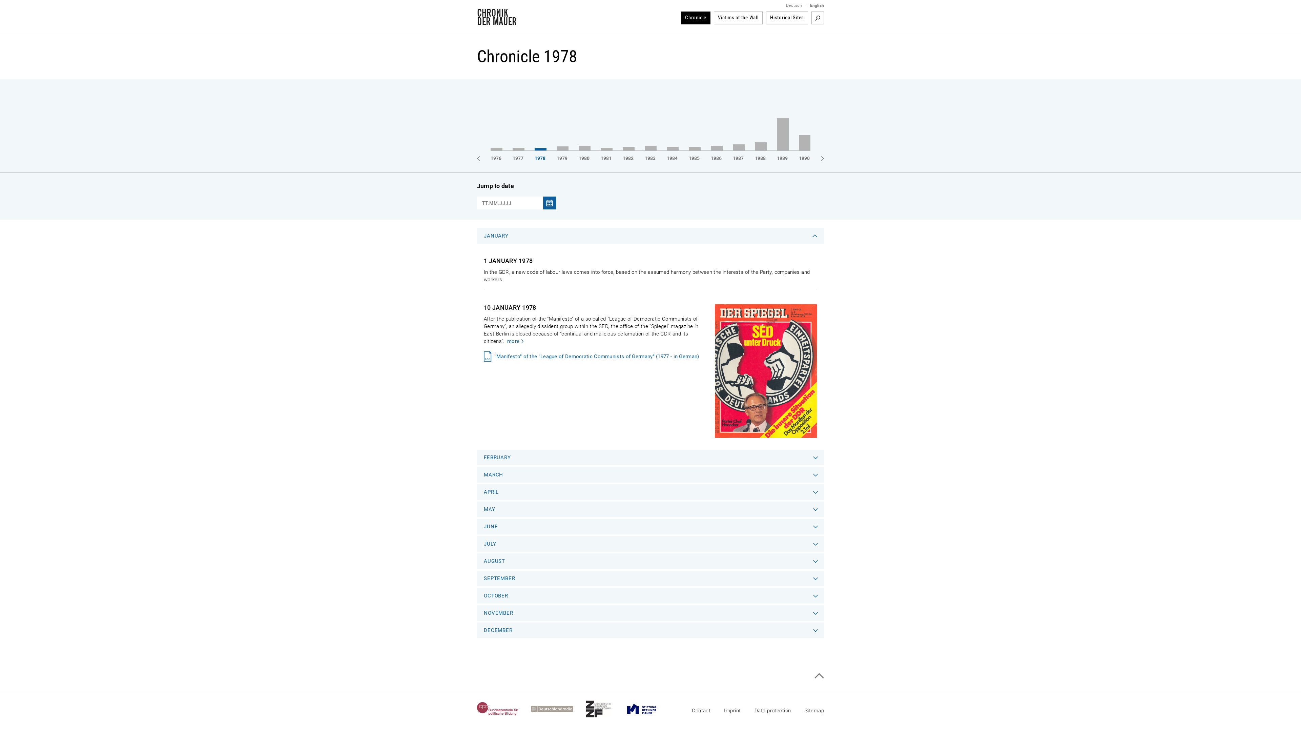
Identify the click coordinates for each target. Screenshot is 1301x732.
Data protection (773, 711)
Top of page (819, 676)
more (513, 341)
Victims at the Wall (738, 18)
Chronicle (695, 18)
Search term (817, 18)
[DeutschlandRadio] (558, 708)
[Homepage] (497, 22)
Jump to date (495, 185)
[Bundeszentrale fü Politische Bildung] (504, 708)
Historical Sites (787, 18)
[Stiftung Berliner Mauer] (648, 708)
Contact (701, 711)
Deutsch (794, 5)
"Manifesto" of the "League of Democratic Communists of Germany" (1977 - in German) (597, 356)
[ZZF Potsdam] (605, 708)
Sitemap (814, 711)
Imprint (732, 711)
